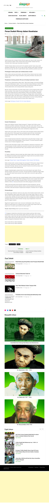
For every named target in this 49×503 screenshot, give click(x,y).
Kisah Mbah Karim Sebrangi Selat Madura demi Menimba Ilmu (24, 342)
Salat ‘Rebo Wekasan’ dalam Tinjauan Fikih (26, 285)
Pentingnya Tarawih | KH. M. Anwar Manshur (21, 101)
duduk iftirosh (12, 244)
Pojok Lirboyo (22, 15)
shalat (18, 244)
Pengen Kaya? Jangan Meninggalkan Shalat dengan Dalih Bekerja (24, 160)
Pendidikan (23, 12)
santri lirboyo (8, 34)
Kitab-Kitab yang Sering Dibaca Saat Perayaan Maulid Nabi (30, 261)
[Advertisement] (24, 111)
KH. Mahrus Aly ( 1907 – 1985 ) (24, 397)
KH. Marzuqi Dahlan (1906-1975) (24, 424)
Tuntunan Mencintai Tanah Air (23, 273)
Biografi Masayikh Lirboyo (20, 340)
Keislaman (32, 12)
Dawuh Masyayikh (12, 15)
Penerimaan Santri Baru (22, 19)
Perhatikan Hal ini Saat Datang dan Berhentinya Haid (28, 294)
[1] (12, 181)
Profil (16, 12)
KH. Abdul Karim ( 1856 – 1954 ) (24, 370)
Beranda (10, 12)
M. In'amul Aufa (19, 263)
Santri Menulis (32, 15)
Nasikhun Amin (19, 287)
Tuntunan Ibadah (9, 28)
